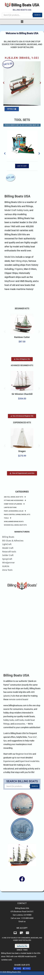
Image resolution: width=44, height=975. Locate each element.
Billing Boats (8, 536)
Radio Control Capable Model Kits (17, 514)
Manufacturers (22, 532)
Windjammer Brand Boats (14, 521)
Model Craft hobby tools (16, 210)
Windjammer (8, 562)
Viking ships (21, 261)
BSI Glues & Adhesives (12, 540)
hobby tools (8, 720)
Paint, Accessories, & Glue (13, 511)
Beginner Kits (22, 308)
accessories (19, 724)
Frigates (19, 269)
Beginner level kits (24, 754)
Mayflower (10, 281)
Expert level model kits (29, 761)
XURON (5, 566)
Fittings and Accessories (13, 500)
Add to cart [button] (22, 166)
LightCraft (6, 544)
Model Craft (7, 548)
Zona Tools (7, 570)
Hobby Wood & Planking (13, 504)
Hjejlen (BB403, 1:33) (22, 57)
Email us (22, 921)
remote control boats (18, 699)
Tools (6, 518)
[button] (22, 21)
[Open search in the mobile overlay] (22, 15)
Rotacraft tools (9, 551)
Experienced (8, 761)
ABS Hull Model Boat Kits (13, 497)
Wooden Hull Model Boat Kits (15, 525)
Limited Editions (10, 507)
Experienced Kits (22, 422)
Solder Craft (7, 555)
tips (5, 740)
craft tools (19, 720)
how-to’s (32, 737)
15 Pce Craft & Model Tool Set (22, 125)
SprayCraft (7, 559)
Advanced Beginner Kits (22, 365)
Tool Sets (22, 120)
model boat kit (30, 956)
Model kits (10, 257)
